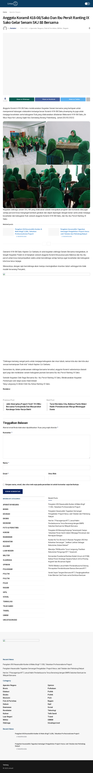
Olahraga (7, 560)
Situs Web (52, 474)
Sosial (6, 597)
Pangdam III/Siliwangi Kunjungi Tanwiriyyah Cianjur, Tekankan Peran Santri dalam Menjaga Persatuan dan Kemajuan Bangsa (69, 533)
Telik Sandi (8, 606)
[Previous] (44, 243)
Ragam (65, 28)
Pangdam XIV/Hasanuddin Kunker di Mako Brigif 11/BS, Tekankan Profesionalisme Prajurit (28, 231)
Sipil (5, 592)
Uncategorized (10, 620)
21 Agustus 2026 (21, 236)
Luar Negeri (8, 551)
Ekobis (6, 519)
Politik (6, 574)
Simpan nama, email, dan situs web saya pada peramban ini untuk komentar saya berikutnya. (42, 484)
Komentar (7, 432)
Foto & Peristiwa (50, 28)
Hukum (6, 532)
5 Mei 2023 (24, 28)
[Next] (48, 243)
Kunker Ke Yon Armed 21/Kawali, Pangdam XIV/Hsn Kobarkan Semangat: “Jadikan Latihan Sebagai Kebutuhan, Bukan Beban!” (68, 542)
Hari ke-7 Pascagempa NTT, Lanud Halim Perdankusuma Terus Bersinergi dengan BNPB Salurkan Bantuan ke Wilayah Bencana (66, 523)
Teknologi (7, 602)
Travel (6, 611)
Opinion (6, 565)
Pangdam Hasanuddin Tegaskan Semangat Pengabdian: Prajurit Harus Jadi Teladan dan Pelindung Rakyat (74, 231)
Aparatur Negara (14, 12)
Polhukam (7, 569)
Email (6, 473)
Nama (6, 463)
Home (5, 12)
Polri (5, 583)
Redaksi (13, 28)
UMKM (5, 615)
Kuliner (6, 546)
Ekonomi (7, 523)
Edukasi (6, 514)
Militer (59, 28)
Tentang (5, 765)
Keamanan (7, 537)
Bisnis (5, 509)
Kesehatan (8, 542)
